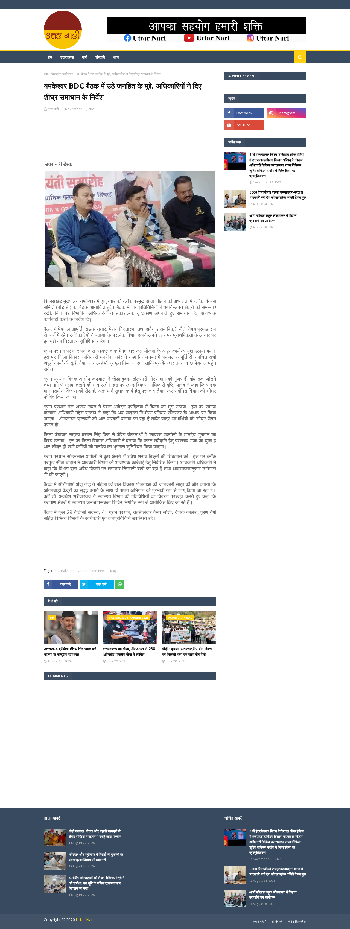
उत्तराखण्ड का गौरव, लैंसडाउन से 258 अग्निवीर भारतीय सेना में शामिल (129, 651)
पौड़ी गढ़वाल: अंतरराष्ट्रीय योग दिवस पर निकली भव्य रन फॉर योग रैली (187, 651)
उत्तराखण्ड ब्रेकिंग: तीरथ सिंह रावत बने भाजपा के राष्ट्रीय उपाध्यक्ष (70, 651)
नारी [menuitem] (84, 57)
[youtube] (244, 125)
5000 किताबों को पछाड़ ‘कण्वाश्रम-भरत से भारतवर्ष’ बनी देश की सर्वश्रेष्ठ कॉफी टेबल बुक (277, 195)
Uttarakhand (65, 570)
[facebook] (244, 113)
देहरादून (55, 74)
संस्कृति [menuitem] (100, 57)
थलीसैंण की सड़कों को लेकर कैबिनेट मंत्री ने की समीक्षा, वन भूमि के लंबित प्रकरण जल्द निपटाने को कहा (96, 883)
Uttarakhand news (92, 570)
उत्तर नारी (53, 109)
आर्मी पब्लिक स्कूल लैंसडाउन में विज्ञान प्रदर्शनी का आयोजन (272, 218)
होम (46, 74)
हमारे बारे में (259, 921)
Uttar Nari (85, 919)
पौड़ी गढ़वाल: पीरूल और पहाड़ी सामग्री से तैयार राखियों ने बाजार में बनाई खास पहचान (95, 834)
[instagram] (286, 113)
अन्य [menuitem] (116, 57)
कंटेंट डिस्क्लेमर (297, 921)
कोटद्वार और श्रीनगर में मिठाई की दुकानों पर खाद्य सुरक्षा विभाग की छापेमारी (96, 857)
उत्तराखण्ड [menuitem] (67, 57)
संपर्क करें (277, 921)
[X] (286, 125)
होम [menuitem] (50, 57)
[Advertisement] (130, 139)
